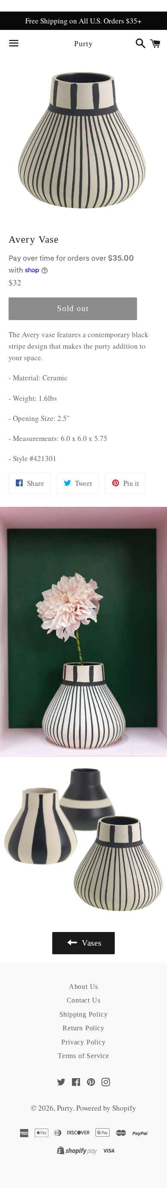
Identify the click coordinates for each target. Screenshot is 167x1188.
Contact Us (84, 1000)
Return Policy (83, 1028)
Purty (83, 43)
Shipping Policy (84, 1014)
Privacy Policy (83, 1042)
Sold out (73, 308)
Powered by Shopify (106, 1108)
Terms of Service (83, 1055)
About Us (83, 986)
